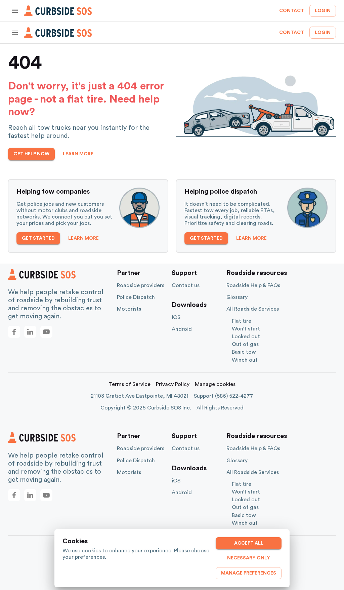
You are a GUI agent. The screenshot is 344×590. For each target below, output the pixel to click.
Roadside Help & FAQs (253, 285)
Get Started (38, 238)
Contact (291, 10)
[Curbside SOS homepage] (58, 10)
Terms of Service (129, 384)
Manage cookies (215, 384)
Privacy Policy (172, 384)
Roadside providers (140, 285)
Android (182, 329)
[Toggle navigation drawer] (15, 10)
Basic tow (244, 352)
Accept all (248, 543)
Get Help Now (31, 154)
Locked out (246, 336)
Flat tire (241, 321)
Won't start (246, 328)
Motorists (129, 309)
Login (323, 10)
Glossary (237, 297)
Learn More (78, 154)
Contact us (186, 285)
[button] (14, 332)
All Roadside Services (252, 309)
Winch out (245, 360)
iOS (176, 317)
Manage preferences (248, 573)
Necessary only (248, 558)
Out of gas (245, 344)
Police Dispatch (136, 297)
